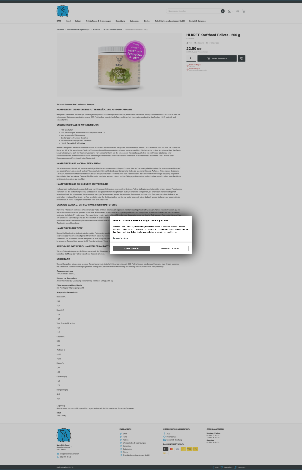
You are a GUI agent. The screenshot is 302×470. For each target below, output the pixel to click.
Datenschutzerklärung (120, 238)
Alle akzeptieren (131, 248)
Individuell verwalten (170, 248)
